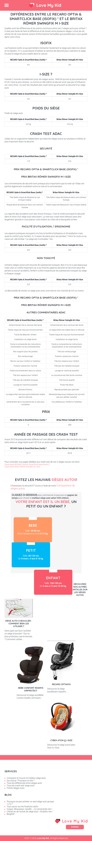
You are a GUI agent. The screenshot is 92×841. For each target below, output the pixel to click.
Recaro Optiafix (61, 684)
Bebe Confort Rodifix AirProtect (30, 689)
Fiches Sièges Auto (15, 788)
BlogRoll (10, 814)
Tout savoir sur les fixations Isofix (22, 806)
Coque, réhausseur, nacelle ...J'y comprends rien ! (29, 809)
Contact (75, 827)
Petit (31, 554)
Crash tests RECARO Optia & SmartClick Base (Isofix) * (27, 464)
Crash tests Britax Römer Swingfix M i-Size (22, 467)
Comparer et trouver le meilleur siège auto (26, 778)
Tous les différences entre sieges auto (24, 783)
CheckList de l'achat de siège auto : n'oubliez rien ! (30, 811)
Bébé (33, 529)
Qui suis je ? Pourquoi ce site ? (20, 780)
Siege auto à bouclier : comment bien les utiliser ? (18, 623)
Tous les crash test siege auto (20, 785)
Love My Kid (48, 5)
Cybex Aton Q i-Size (61, 740)
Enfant (53, 582)
